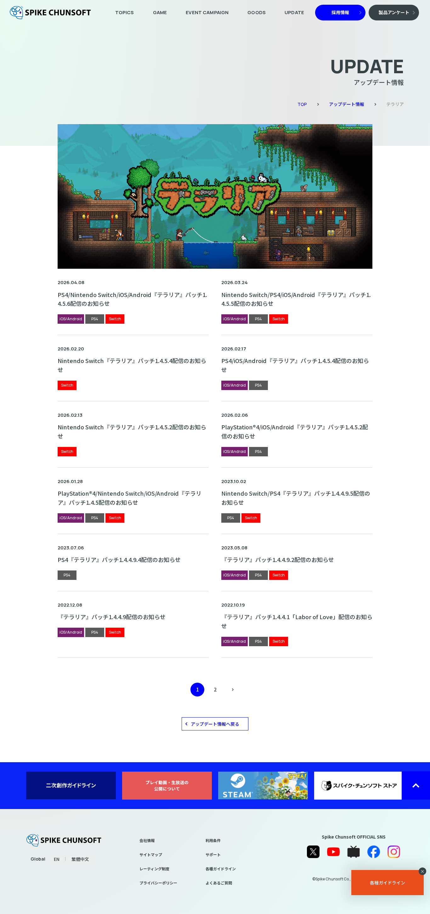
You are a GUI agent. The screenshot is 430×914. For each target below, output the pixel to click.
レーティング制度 (154, 868)
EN (56, 859)
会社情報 (147, 840)
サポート (213, 854)
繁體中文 (80, 859)
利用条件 (213, 840)
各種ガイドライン (221, 868)
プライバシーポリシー (158, 882)
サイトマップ (150, 854)
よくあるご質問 (219, 882)
